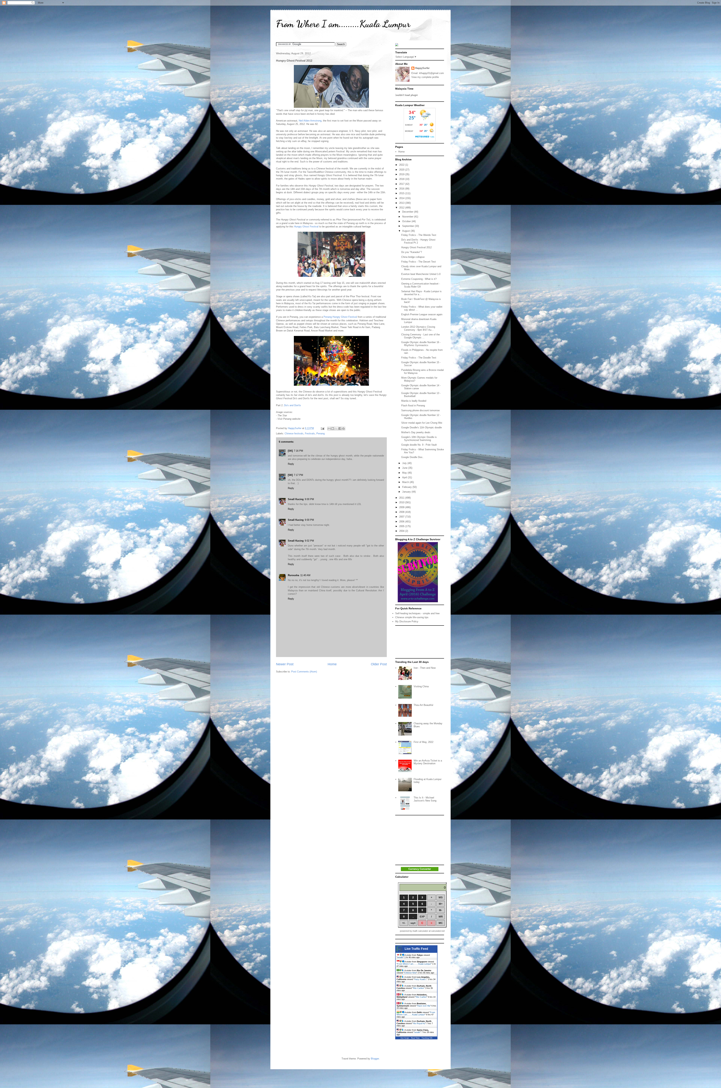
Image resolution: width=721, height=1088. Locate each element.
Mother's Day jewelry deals (415, 432)
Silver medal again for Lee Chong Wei (421, 422)
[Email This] (329, 428)
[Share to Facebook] (340, 428)
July (404, 463)
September (408, 226)
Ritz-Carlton (418, 988)
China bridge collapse (413, 257)
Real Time (415, 1038)
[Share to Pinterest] (343, 428)
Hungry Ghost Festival (306, 226)
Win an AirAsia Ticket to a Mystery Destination (428, 762)
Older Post (379, 664)
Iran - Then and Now (425, 667)
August (406, 230)
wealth (400, 957)
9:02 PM (309, 540)
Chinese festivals (294, 433)
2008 (402, 512)
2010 (402, 502)
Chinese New (410, 973)
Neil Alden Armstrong (310, 120)
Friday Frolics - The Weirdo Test (418, 235)
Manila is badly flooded (413, 400)
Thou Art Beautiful (423, 705)
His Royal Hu (419, 1023)
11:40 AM (305, 575)
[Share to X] (336, 428)
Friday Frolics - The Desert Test (418, 261)
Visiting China (421, 686)
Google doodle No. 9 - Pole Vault (419, 444)
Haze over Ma (423, 1006)
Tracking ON (427, 1038)
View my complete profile (425, 77)
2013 (402, 202)
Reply (291, 464)
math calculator (420, 931)
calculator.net (438, 931)
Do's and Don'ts (292, 405)
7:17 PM (298, 475)
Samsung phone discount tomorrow (420, 410)
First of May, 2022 (423, 742)
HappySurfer (422, 68)
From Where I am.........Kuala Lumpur (343, 23)
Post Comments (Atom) (304, 671)
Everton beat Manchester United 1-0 (420, 274)
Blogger (375, 1058)
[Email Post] (322, 428)
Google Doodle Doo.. (412, 457)
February (407, 487)
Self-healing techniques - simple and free (417, 613)
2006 (402, 521)
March (406, 482)
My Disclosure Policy (406, 621)
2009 (402, 507)
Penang (320, 433)
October (407, 221)
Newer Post (284, 664)
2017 (402, 184)
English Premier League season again (421, 314)
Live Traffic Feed (416, 948)
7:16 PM (298, 450)
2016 (402, 188)
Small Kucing (296, 499)
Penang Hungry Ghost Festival (340, 316)
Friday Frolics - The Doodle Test (418, 357)
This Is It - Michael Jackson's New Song (425, 799)
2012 (402, 207)
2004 (402, 531)
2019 (402, 174)
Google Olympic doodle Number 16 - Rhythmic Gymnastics (421, 344)
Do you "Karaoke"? (411, 252)
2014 (402, 198)
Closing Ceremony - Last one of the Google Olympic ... (420, 336)
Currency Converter (419, 869)
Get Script (404, 1038)
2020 (402, 169)
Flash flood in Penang (413, 405)
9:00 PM (309, 499)
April (405, 477)
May (405, 472)
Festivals (310, 433)
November (408, 216)
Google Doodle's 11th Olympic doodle (421, 427)
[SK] (290, 450)
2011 (402, 497)
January (407, 491)
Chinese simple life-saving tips (411, 617)
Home (332, 664)
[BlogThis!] (333, 428)
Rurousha (293, 575)
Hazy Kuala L (420, 979)
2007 (402, 516)
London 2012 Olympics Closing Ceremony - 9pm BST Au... (418, 328)
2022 (402, 164)
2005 (402, 526)
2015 (402, 193)
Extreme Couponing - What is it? (419, 279)
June (405, 467)
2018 (402, 179)
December (408, 211)
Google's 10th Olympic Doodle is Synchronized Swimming (419, 438)
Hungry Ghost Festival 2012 (416, 247)
